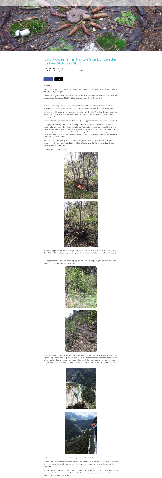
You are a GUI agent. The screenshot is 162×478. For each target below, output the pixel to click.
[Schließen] (4, 3)
